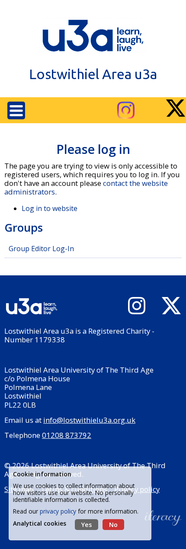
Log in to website (49, 208)
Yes (86, 524)
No (113, 524)
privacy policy (58, 511)
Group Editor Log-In (41, 248)
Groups (23, 227)
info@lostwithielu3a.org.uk (89, 420)
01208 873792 (66, 435)
